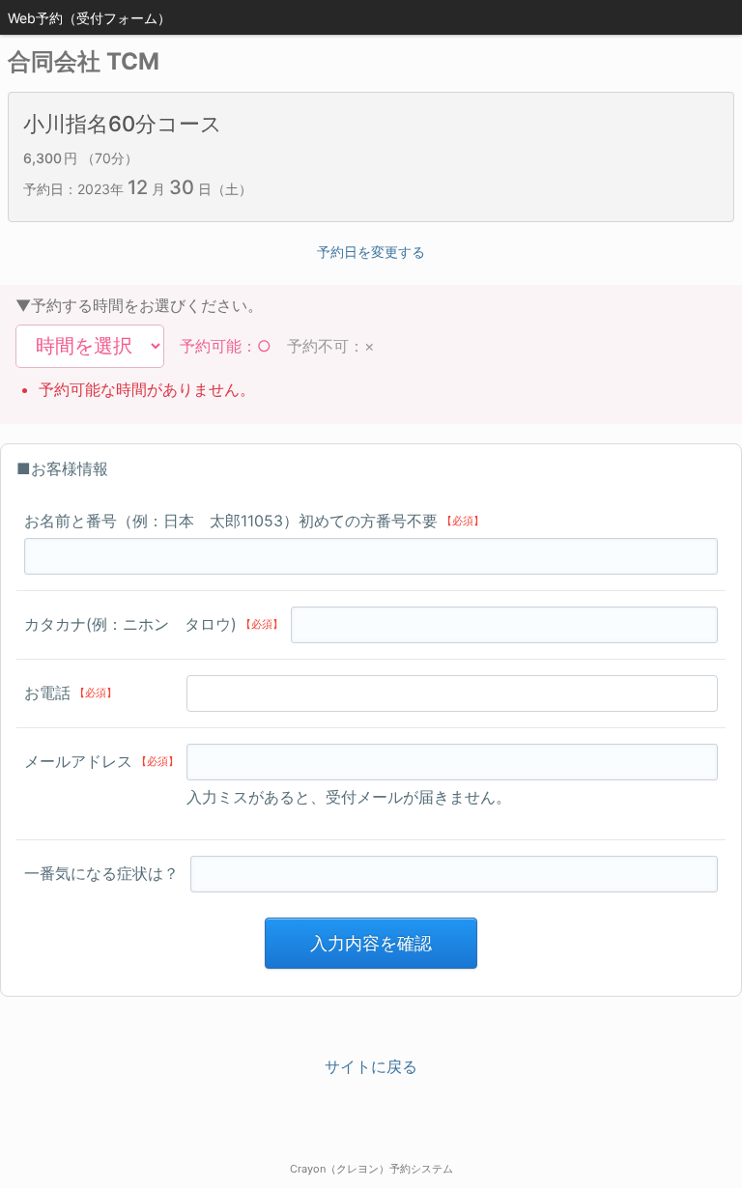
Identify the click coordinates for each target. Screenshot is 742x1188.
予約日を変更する (371, 251)
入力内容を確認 (371, 943)
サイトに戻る (371, 1066)
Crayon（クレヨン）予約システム (371, 1168)
